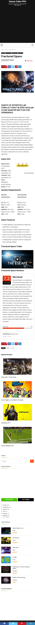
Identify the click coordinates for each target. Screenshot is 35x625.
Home (2, 49)
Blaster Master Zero (18, 528)
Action (6, 49)
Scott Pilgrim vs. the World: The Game (12, 400)
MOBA (8, 348)
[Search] (32, 45)
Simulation (15, 580)
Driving (5, 513)
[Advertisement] (17, 24)
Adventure (6, 507)
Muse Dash (16, 547)
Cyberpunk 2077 (5, 423)
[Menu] (2, 45)
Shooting (21, 53)
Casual (5, 509)
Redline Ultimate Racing (19, 577)
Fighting (5, 515)
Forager (15, 557)
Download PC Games (7, 60)
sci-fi (12, 348)
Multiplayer (14, 53)
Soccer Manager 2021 (7, 445)
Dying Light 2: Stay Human (8, 377)
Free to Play (8, 53)
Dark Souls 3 (16, 538)
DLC (4, 511)
